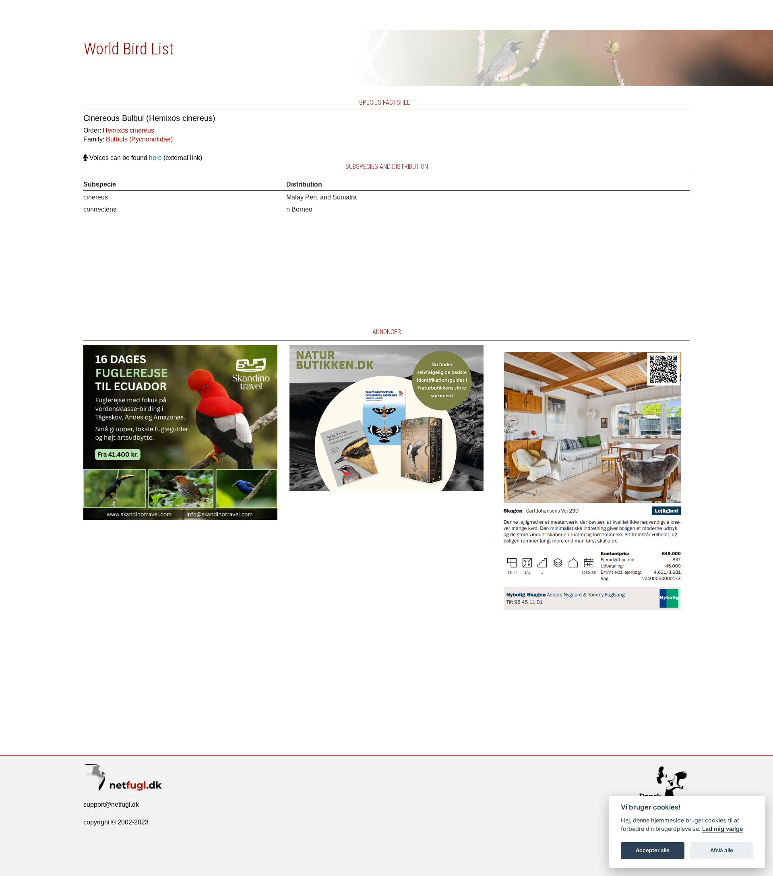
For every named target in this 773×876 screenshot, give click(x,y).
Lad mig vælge (722, 828)
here (155, 157)
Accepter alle (653, 850)
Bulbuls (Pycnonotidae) (139, 139)
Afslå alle (721, 850)
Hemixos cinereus (128, 130)
